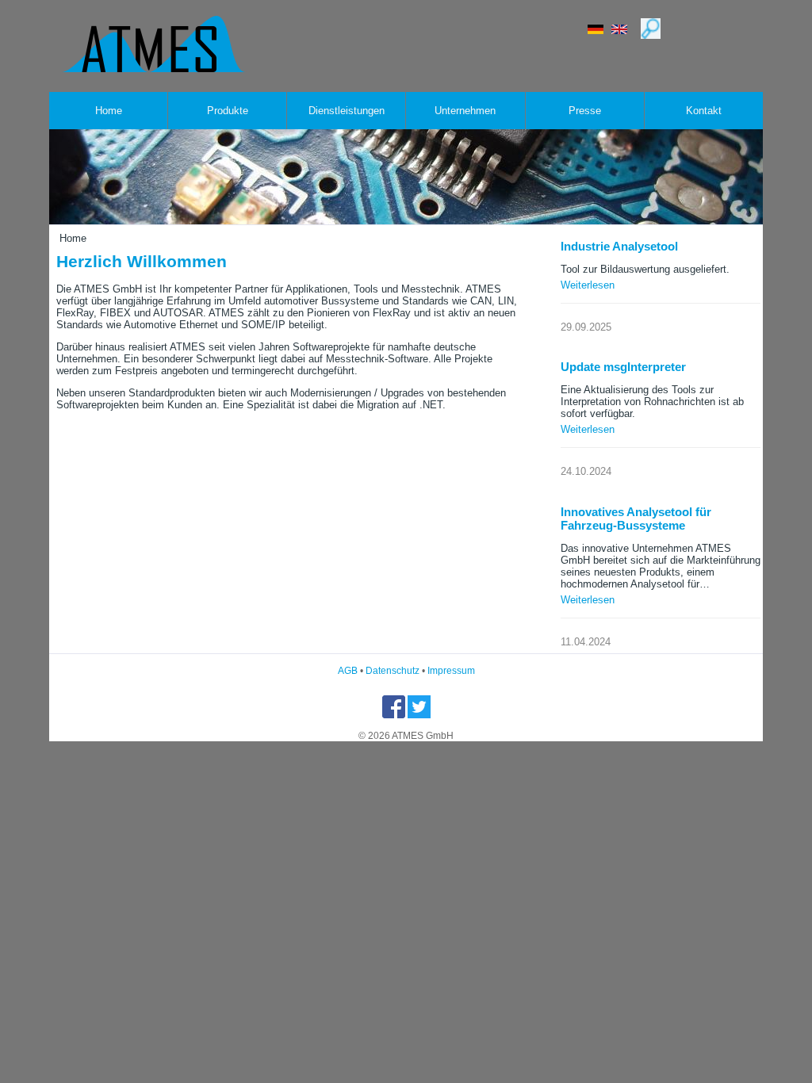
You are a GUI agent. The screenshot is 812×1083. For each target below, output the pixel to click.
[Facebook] (395, 715)
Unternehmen (465, 111)
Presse (585, 111)
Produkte (227, 111)
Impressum (451, 670)
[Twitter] (419, 715)
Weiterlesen (588, 285)
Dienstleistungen (346, 111)
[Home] (153, 69)
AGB (348, 670)
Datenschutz (392, 670)
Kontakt (704, 111)
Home (108, 111)
